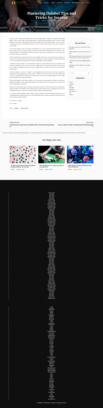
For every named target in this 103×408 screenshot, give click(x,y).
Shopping (51, 385)
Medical (51, 363)
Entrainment (52, 338)
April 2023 (51, 247)
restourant (51, 381)
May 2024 (51, 229)
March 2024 (51, 232)
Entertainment (75, 2)
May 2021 (51, 278)
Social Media (51, 392)
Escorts (51, 340)
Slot (51, 388)
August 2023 (51, 241)
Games (51, 349)
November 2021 (51, 270)
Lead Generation (51, 357)
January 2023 (51, 251)
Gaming (51, 350)
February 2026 (51, 201)
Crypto (51, 327)
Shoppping (51, 387)
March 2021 (51, 280)
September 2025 (51, 207)
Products (51, 380)
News (51, 366)
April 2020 (51, 295)
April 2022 (51, 263)
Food (51, 345)
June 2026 (51, 195)
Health (53, 2)
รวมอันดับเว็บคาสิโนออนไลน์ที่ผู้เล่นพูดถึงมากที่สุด (80, 61)
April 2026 (51, 198)
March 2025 (51, 215)
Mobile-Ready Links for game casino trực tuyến (80, 52)
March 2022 (51, 264)
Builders (52, 316)
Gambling (51, 346)
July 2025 (51, 210)
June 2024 (51, 228)
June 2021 (51, 276)
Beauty (51, 311)
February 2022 (51, 266)
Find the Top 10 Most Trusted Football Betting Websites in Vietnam (23, 166)
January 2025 (51, 218)
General (51, 351)
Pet (51, 373)
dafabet (29, 57)
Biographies (51, 315)
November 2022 (51, 253)
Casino (40, 2)
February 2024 (51, 233)
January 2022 (51, 267)
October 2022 (51, 255)
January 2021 (51, 283)
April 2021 (51, 279)
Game (51, 347)
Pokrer (51, 376)
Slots (51, 391)
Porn (51, 377)
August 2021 (51, 274)
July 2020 (51, 291)
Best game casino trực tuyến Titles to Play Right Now (79, 48)
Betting (20, 100)
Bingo (51, 313)
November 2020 (51, 286)
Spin (51, 393)
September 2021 (51, 272)
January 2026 (51, 202)
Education (59, 2)
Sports (51, 395)
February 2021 (51, 282)
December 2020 (51, 285)
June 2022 (51, 260)
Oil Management (51, 368)
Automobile (51, 309)
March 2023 (51, 248)
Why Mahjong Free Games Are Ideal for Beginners (51, 166)
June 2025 (51, 211)
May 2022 (51, 262)
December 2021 (51, 268)
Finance (51, 343)
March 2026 (51, 199)
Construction (51, 324)
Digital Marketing (51, 331)
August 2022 (51, 257)
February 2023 (51, 249)
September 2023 (51, 240)
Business (46, 2)
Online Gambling (51, 370)
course (51, 326)
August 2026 (51, 192)
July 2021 (51, 275)
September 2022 (51, 256)
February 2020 (51, 298)
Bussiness (51, 319)
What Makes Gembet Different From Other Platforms (80, 166)
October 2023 (51, 238)
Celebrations (51, 323)
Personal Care (51, 372)
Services (51, 384)
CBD (51, 322)
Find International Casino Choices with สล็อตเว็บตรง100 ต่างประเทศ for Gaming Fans (80, 57)
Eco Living (51, 332)
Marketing (67, 2)
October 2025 (51, 206)
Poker (51, 374)
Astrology (51, 308)
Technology (51, 396)
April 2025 (51, 214)
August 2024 (51, 225)
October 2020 (51, 287)
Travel (51, 397)
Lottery (51, 359)
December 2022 (51, 252)
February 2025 (51, 217)
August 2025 (51, 209)
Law (82, 2)
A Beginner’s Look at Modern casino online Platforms (79, 66)
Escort (51, 339)
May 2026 (51, 196)
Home (51, 354)
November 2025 (51, 205)
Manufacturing (51, 361)
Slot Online (51, 389)
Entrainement (51, 336)
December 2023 (51, 236)
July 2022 (51, 259)
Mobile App (51, 365)
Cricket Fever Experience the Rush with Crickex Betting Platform (32, 125)
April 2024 (51, 230)
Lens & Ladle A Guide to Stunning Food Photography (75, 125)
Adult (51, 307)
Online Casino (51, 369)
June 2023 (51, 244)
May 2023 (51, 245)
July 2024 (51, 226)
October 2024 (51, 222)
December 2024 (51, 220)
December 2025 (51, 203)
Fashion (51, 342)
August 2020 (51, 290)
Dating (51, 328)
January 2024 (51, 234)
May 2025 (51, 213)
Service (51, 382)
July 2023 (51, 243)
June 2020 (51, 293)
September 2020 (51, 289)
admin (59, 20)
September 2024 (51, 224)
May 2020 (51, 294)
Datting (51, 330)
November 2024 (51, 221)
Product (88, 2)
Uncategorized (51, 399)
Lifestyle (51, 358)
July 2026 (51, 194)
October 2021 (51, 271)
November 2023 (51, 237)
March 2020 (51, 297)
